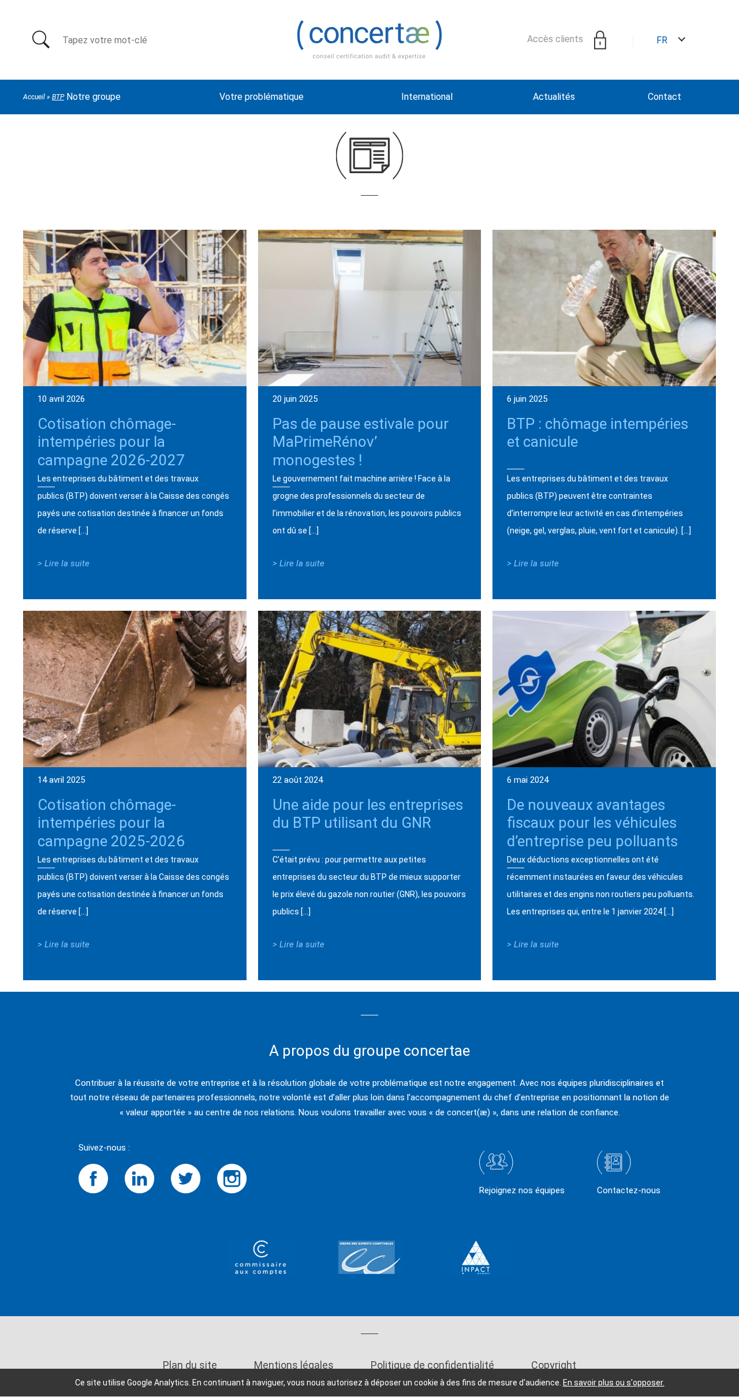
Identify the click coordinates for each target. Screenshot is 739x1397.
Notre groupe (93, 96)
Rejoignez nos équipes (522, 1190)
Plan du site (190, 1365)
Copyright (553, 1365)
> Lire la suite (63, 563)
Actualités (554, 96)
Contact (664, 96)
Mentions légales (294, 1365)
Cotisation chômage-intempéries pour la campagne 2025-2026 (111, 822)
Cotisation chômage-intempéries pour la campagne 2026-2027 (111, 441)
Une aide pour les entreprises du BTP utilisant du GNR (368, 813)
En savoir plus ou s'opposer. (614, 1382)
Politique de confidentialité (432, 1365)
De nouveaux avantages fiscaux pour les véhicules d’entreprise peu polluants (592, 822)
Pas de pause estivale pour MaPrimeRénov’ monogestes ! (361, 441)
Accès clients (556, 38)
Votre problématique (261, 96)
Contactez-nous (628, 1190)
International (427, 96)
